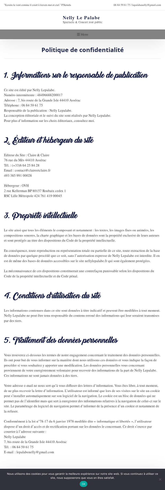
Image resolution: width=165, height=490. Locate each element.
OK (84, 484)
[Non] (160, 479)
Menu (84, 34)
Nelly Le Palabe (81, 17)
